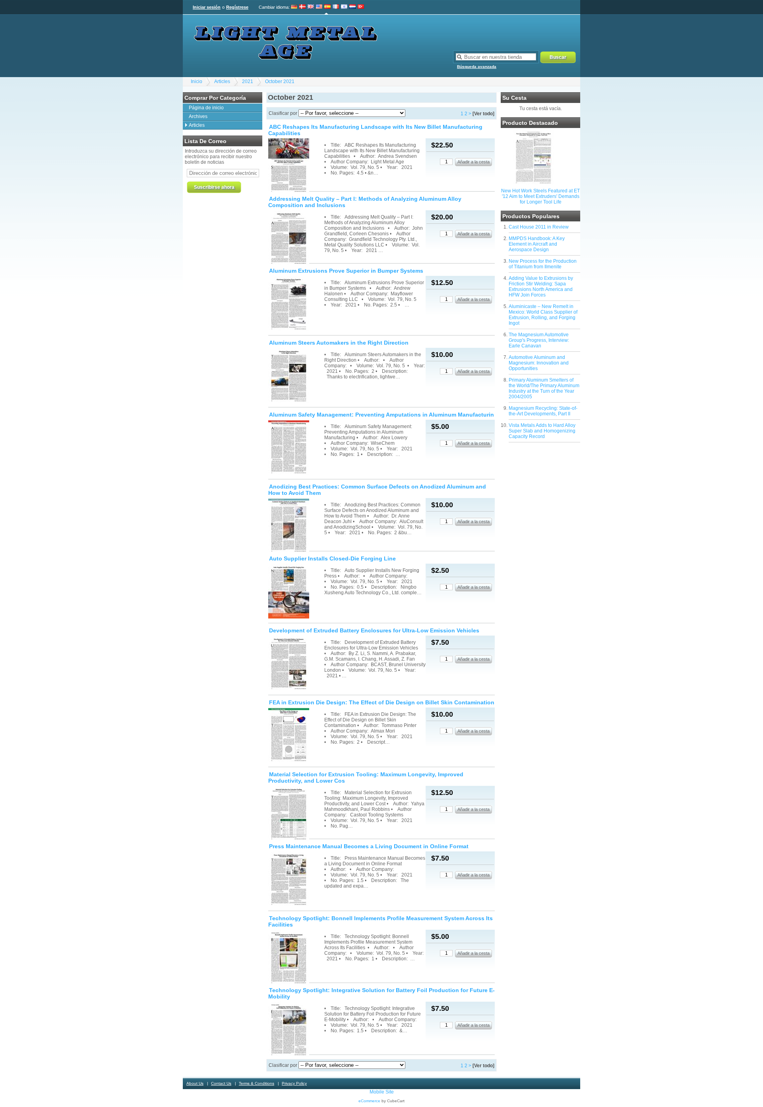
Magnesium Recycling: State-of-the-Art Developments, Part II (543, 411)
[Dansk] (302, 7)
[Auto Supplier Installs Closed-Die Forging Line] (295, 592)
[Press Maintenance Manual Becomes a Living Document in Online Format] (295, 879)
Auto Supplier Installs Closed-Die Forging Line (332, 558)
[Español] (327, 7)
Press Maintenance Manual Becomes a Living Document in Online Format (369, 846)
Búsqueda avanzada (476, 66)
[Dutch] (352, 7)
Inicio (196, 81)
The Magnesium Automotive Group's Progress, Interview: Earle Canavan (539, 340)
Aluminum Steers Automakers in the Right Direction (339, 342)
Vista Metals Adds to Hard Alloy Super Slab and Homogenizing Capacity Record (542, 431)
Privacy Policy (294, 1083)
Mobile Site (382, 1092)
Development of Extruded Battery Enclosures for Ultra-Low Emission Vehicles (374, 630)
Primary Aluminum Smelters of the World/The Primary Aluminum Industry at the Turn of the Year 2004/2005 (544, 388)
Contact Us (221, 1083)
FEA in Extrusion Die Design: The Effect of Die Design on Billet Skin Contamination (381, 702)
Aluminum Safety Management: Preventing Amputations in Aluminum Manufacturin (381, 414)
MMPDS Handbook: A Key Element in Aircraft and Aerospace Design (537, 244)
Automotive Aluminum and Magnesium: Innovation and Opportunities (539, 363)
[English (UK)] (310, 7)
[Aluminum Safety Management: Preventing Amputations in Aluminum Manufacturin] (295, 448)
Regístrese (237, 7)
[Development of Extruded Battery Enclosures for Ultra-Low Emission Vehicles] (295, 664)
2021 (247, 81)
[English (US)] (319, 7)
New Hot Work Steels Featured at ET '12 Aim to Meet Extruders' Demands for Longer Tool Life (540, 196)
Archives (198, 116)
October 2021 (279, 81)
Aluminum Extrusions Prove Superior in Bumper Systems (346, 271)
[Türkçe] (360, 7)
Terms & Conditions (256, 1083)
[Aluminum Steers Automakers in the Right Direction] (295, 376)
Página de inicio (206, 108)
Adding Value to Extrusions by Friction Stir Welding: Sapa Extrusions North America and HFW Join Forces (541, 286)
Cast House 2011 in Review (539, 227)
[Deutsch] (294, 7)
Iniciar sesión (207, 7)
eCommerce (369, 1101)
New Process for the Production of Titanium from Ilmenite (543, 263)
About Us (194, 1083)
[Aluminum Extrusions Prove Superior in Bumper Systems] (295, 304)
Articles (222, 81)
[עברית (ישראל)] (344, 7)
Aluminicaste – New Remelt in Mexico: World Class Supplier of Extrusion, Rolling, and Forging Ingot (543, 315)
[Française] (335, 7)
